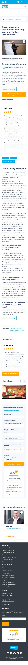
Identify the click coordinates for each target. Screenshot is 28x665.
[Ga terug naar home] (5, 6)
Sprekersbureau (7, 564)
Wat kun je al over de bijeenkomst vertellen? (12, 444)
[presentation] (24, 381)
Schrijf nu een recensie (10, 373)
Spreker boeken (7, 548)
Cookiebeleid (19, 657)
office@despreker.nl (8, 601)
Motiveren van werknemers (13, 528)
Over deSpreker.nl (7, 570)
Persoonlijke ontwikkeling (17, 330)
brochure (5, 247)
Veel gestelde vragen (8, 577)
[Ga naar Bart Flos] (14, 517)
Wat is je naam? (8, 414)
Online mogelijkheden (9, 557)
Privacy (6, 455)
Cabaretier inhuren (7, 559)
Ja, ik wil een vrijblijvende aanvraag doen (14, 94)
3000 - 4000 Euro (14, 67)
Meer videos (5, 158)
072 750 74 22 (6, 599)
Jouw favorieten (7, 587)
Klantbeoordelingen (8, 575)
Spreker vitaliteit (7, 562)
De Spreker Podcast (8, 582)
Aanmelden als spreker (9, 584)
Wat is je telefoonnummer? (11, 429)
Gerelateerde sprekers (8, 161)
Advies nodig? (6, 573)
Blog (3, 580)
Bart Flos (9, 526)
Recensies (13, 158)
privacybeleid (9, 459)
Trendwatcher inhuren (9, 555)
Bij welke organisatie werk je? (12, 438)
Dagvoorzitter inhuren (8, 552)
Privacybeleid (14, 658)
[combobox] (15, 19)
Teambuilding (20, 58)
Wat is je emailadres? (10, 420)
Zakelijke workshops (9, 58)
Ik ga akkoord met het (11, 458)
